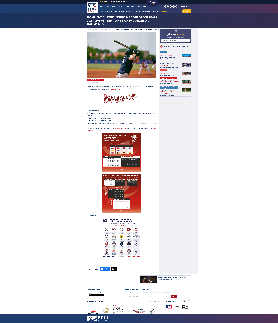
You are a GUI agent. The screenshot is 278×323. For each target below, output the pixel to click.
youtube (171, 6)
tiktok (173, 6)
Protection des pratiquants (130, 6)
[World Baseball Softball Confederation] (93, 312)
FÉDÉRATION (156, 11)
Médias (113, 6)
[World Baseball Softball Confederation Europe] (105, 311)
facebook (165, 6)
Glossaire (146, 319)
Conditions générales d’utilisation (164, 319)
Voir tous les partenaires (154, 301)
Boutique (187, 11)
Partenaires (119, 6)
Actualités (102, 6)
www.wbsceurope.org (120, 128)
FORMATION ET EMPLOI (132, 11)
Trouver (153, 3)
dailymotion (98, 293)
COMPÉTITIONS (109, 11)
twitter (168, 6)
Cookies (183, 319)
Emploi (139, 6)
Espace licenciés (186, 1)
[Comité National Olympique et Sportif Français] (151, 311)
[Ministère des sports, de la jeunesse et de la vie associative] (121, 309)
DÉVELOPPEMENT (119, 11)
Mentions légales (152, 319)
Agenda (108, 6)
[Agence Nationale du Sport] (139, 311)
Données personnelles (176, 319)
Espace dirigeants (177, 1)
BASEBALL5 (164, 11)
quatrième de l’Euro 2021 (116, 89)
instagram (176, 6)
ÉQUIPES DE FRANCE (145, 11)
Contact (144, 6)
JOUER (101, 11)
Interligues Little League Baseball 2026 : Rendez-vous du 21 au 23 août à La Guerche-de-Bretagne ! (173, 278)
